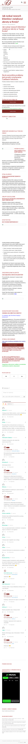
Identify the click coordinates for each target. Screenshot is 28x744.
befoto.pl (4, 607)
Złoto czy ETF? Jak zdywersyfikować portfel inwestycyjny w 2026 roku (13, 725)
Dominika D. (5, 462)
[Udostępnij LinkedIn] (22, 376)
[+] (19, 396)
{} (17, 396)
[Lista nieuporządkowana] (11, 396)
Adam (3, 547)
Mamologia (5, 525)
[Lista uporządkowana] (9, 396)
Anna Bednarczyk (12, 24)
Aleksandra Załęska (15, 450)
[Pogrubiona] (3, 396)
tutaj (15, 293)
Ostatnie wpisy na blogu (7, 7)
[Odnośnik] (16, 396)
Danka (3, 422)
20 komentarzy (4, 24)
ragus (3, 630)
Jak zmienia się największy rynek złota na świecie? (10, 729)
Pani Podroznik (6, 584)
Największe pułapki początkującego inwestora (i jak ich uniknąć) (12, 731)
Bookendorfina (6, 557)
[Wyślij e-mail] (6, 376)
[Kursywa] (5, 396)
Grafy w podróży (6, 513)
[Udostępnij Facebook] (14, 376)
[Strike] (8, 396)
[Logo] (11, 2)
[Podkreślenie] (6, 396)
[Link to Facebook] (19, 742)
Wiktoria (4, 486)
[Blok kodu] (14, 396)
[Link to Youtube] (25, 742)
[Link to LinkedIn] (21, 742)
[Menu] (24, 2)
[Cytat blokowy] (12, 396)
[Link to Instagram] (23, 742)
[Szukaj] (21, 2)
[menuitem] (21, 2)
